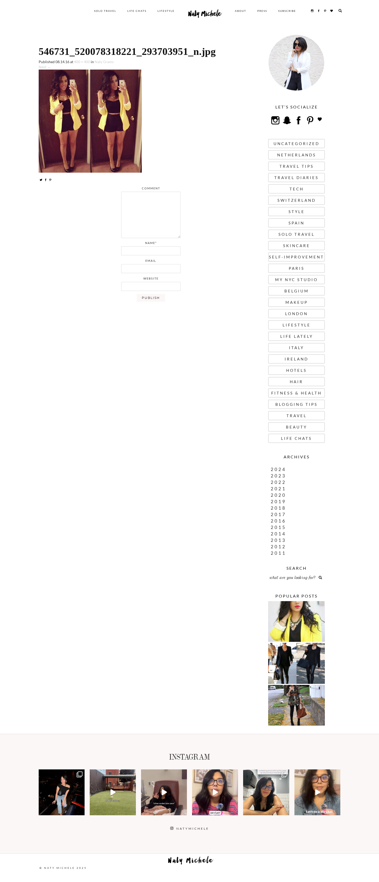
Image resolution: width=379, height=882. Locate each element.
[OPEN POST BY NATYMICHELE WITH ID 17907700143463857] (164, 792)
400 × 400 (82, 62)
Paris (296, 268)
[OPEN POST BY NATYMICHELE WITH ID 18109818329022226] (215, 792)
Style (297, 211)
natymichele (61, 774)
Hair (296, 381)
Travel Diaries (296, 177)
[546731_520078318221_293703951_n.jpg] (90, 121)
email (150, 260)
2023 (278, 475)
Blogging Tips (296, 404)
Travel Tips (296, 166)
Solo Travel (105, 10)
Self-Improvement (296, 257)
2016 (278, 521)
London (296, 313)
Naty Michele (204, 15)
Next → (45, 67)
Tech (297, 189)
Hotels (296, 370)
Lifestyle (166, 10)
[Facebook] (45, 180)
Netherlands (296, 155)
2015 (278, 527)
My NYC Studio (296, 279)
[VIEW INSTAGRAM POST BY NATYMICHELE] (80, 810)
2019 (278, 501)
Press (262, 10)
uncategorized (296, 143)
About (240, 10)
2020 (278, 495)
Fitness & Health (296, 393)
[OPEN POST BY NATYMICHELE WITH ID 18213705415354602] (62, 792)
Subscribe (287, 10)
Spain (296, 223)
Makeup (296, 302)
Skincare (296, 245)
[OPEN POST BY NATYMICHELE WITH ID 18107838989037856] (266, 792)
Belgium (296, 291)
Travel (296, 415)
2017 (278, 514)
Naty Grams (104, 62)
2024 (278, 469)
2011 (278, 553)
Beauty (296, 427)
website (151, 278)
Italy (296, 347)
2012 (278, 546)
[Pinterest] (50, 180)
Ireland (296, 359)
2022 (278, 482)
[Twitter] (41, 180)
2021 (278, 488)
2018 (278, 508)
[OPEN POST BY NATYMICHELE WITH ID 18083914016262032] (113, 792)
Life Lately (296, 336)
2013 (278, 540)
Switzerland (296, 200)
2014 (278, 533)
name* (151, 243)
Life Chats (136, 10)
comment (151, 188)
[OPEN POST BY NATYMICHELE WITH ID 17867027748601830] (317, 792)
